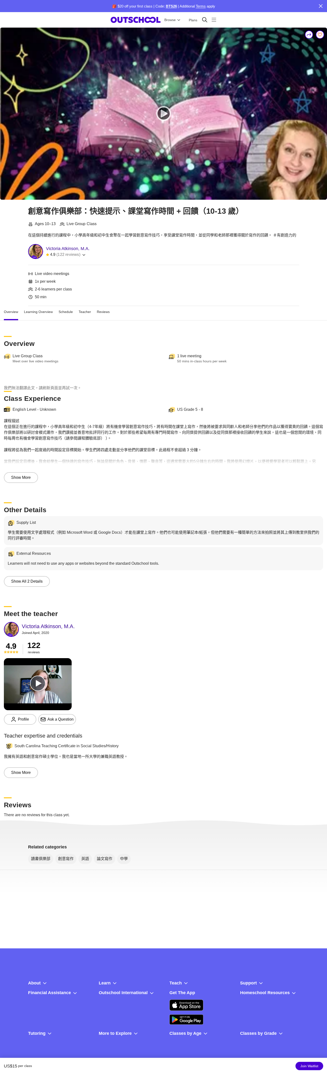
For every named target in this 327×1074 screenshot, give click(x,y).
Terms (201, 6)
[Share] (309, 34)
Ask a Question (60, 719)
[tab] (11, 312)
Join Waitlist (309, 1066)
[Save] (320, 34)
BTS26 (171, 6)
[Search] (204, 19)
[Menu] (213, 19)
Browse (170, 20)
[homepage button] (135, 20)
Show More (21, 477)
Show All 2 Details (27, 581)
